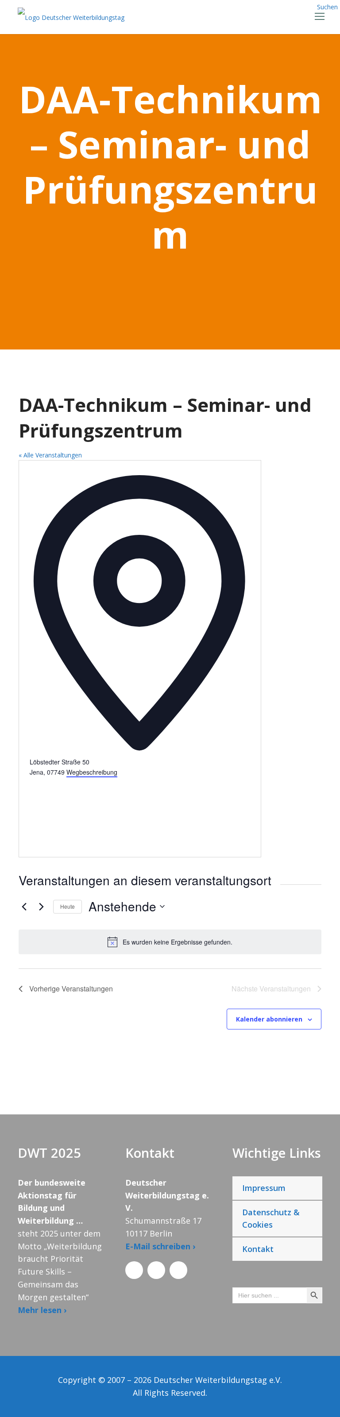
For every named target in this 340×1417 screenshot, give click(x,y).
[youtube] (178, 1270)
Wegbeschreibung (91, 772)
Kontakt (258, 1249)
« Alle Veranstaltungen (50, 455)
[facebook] (134, 1270)
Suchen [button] (327, 7)
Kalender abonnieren (269, 1019)
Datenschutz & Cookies (271, 1218)
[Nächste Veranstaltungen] (41, 906)
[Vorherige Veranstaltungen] (24, 906)
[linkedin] (156, 1270)
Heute (67, 906)
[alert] (170, 941)
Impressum (264, 1188)
